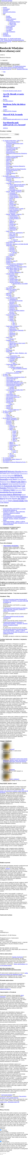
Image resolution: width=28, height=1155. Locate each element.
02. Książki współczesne (9, 176)
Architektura (12, 358)
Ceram (4, 473)
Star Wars (21, 498)
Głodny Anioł (12, 24)
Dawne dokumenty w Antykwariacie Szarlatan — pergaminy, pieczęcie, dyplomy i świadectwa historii (15, 519)
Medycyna (8, 160)
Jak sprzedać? (6, 9)
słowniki (14, 252)
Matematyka (12, 334)
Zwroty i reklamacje (11, 19)
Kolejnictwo (12, 235)
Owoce (14, 452)
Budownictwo (12, 329)
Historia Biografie (10, 152)
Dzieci (11, 425)
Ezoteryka (8, 180)
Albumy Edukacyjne (14, 269)
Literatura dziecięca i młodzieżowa (14, 263)
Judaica (8, 256)
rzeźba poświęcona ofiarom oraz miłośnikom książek (14, 973)
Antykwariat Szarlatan (6, 1095)
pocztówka (4, 492)
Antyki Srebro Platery (11, 395)
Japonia (10, 484)
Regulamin (9, 17)
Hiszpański (12, 249)
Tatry (10, 453)
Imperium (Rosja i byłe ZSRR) (20, 283)
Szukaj (16, 134)
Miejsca (11, 442)
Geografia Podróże (10, 149)
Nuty (10, 296)
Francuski (11, 248)
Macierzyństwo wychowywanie (17, 343)
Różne (11, 336)
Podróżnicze (12, 188)
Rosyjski (11, 255)
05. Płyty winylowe (8, 411)
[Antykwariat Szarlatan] (6, 0)
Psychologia (9, 350)
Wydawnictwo (9, 20)
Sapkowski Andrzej (15, 496)
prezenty (8, 868)
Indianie (11, 198)
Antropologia (12, 299)
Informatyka (12, 333)
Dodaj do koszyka (5, 63)
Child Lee (8, 473)
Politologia (12, 307)
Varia (7, 174)
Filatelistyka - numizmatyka (16, 232)
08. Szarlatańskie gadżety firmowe (11, 459)
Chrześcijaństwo (13, 355)
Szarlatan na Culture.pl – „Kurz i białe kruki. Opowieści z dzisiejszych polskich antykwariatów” (14, 513)
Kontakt (8, 16)
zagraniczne (9, 416)
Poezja (7, 162)
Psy (13, 322)
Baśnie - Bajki (12, 271)
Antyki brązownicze (11, 378)
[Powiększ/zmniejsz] (0, 1153)
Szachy (14, 239)
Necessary (4, 1130)
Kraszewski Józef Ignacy (13, 486)
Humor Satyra (9, 242)
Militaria (11, 203)
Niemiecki (11, 254)
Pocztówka (9, 422)
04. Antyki (5, 375)
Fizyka (11, 331)
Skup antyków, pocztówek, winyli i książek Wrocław (13, 1097)
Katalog (5, 7)
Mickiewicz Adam (12, 488)
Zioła (10, 292)
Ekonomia (8, 146)
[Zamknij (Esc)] (5, 1153)
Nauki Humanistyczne (11, 297)
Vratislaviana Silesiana (11, 364)
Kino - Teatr (12, 234)
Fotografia (11, 360)
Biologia (11, 316)
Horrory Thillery (13, 276)
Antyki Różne (9, 394)
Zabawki (8, 408)
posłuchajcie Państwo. (5, 989)
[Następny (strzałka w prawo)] (2, 1154)
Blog (4, 13)
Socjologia (12, 313)
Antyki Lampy (9, 380)
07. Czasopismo (7, 457)
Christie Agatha (10, 475)
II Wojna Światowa (14, 197)
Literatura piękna (10, 273)
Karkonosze (12, 426)
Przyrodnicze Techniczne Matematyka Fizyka (14, 462)
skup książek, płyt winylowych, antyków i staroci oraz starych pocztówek (14, 791)
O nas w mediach (10, 26)
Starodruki (8, 171)
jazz (7, 414)
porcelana (3, 494)
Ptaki (13, 323)
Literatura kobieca (13, 279)
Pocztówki (8, 423)
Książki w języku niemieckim (13, 156)
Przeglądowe (12, 207)
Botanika (11, 317)
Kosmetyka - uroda (11, 261)
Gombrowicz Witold (21, 479)
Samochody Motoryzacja (15, 237)
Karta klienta (9, 27)
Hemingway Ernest (5, 482)
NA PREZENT (7, 36)
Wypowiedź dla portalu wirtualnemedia (12, 515)
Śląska (11, 404)
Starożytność (12, 212)
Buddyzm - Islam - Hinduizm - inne (18, 353)
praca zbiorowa (14, 494)
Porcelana (11, 388)
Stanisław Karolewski (17, 957)
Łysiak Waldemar (4, 502)
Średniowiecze (13, 211)
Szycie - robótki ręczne (15, 241)
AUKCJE (5, 33)
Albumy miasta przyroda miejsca (17, 184)
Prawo (7, 164)
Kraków (11, 428)
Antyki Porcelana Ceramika (13, 385)
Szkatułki (8, 405)
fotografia (4, 479)
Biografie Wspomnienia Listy (13, 177)
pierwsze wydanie (9, 490)
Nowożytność (12, 204)
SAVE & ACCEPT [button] (5, 1151)
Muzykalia (8, 295)
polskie (8, 415)
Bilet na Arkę (12, 23)
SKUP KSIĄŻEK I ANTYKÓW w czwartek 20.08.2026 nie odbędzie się (14, 509)
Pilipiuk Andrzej (18, 490)
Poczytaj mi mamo (15, 492)
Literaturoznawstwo (14, 306)
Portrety (11, 446)
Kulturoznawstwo (13, 305)
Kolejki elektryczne (14, 409)
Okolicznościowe (13, 445)
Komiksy (8, 259)
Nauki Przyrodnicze (11, 314)
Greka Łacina (9, 150)
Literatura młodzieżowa (15, 272)
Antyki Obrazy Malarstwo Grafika (14, 382)
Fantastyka (12, 275)
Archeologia (12, 193)
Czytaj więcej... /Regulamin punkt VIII (9, 1102)
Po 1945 (11, 205)
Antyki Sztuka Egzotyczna (12, 397)
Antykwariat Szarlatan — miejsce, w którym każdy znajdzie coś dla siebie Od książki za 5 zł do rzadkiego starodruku (15, 523)
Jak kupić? (5, 10)
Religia (8, 351)
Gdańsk (14, 431)
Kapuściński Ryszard (17, 484)
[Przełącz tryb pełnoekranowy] (2, 1153)
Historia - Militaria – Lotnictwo (14, 214)
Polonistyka (12, 309)
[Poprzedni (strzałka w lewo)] (0, 1154)
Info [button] (4, 14)
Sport (10, 238)
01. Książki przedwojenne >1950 (11, 140)
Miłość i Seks (12, 344)
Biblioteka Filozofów (14, 471)
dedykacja (18, 475)
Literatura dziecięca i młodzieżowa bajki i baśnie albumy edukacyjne (16, 267)
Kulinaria (8, 262)
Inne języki (12, 251)
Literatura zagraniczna (14, 282)
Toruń (13, 436)
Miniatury (11, 339)
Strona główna (3, 38)
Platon (23, 490)
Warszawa (15, 438)
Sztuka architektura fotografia (13, 357)
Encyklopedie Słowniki (12, 147)
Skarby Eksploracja (14, 210)
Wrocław (14, 440)
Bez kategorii (6, 460)
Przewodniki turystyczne (15, 190)
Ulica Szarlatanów (10, 31)
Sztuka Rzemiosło (10, 173)
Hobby (8, 231)
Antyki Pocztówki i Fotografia (13, 384)
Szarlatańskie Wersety (14, 21)
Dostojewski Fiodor (5, 477)
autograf (3, 471)
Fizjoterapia (12, 290)
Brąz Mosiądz (9, 398)
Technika (8, 406)
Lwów (14, 433)
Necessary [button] (2, 1128)
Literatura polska (13, 280)
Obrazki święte (10, 401)
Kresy (10, 200)
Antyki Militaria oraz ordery (13, 381)
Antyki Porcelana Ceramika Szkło (14, 389)
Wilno (13, 439)
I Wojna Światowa (13, 195)
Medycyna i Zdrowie (11, 289)
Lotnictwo (11, 201)
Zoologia (11, 320)
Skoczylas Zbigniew (11, 498)
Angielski (11, 246)
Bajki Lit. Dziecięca (11, 142)
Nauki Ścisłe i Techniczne (12, 326)
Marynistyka (9, 288)
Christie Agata (4, 475)
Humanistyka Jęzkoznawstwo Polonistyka (16, 153)
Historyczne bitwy (18, 481)
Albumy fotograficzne (11, 419)
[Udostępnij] (3, 1153)
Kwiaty (14, 450)
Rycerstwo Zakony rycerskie (16, 208)
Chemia (11, 319)
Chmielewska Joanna (15, 473)
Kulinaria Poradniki (11, 157)
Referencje (5, 34)
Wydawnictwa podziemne (12, 372)
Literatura (8, 159)
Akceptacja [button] (22, 1100)
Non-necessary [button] (3, 1140)
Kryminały (12, 278)
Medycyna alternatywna (15, 181)
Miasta (11, 429)
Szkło (13, 363)
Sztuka (11, 361)
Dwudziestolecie (13, 194)
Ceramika (11, 387)
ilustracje (5, 484)
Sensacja (11, 286)
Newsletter (9, 30)
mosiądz (20, 488)
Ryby (13, 324)
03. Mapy (5, 374)
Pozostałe (8, 163)
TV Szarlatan (9, 28)
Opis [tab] (4, 71)
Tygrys (10, 501)
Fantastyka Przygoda (16, 477)
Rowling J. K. (6, 496)
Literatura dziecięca (14, 265)
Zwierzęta (11, 456)
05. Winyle (5, 412)
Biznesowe (12, 341)
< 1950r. (11, 365)
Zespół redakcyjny (20, 501)
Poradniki (8, 340)
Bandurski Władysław (22, 69)
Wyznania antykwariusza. (9, 12)
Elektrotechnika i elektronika (16, 330)
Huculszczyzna (10, 399)
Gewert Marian (12, 479)
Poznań (14, 435)
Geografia (8, 183)
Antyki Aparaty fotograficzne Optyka (15, 377)
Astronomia (12, 327)
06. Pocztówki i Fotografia (9, 418)
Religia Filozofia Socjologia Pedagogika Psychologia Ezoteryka (16, 169)
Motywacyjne (12, 346)
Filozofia (11, 303)
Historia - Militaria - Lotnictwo (13, 191)
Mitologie (8, 293)
